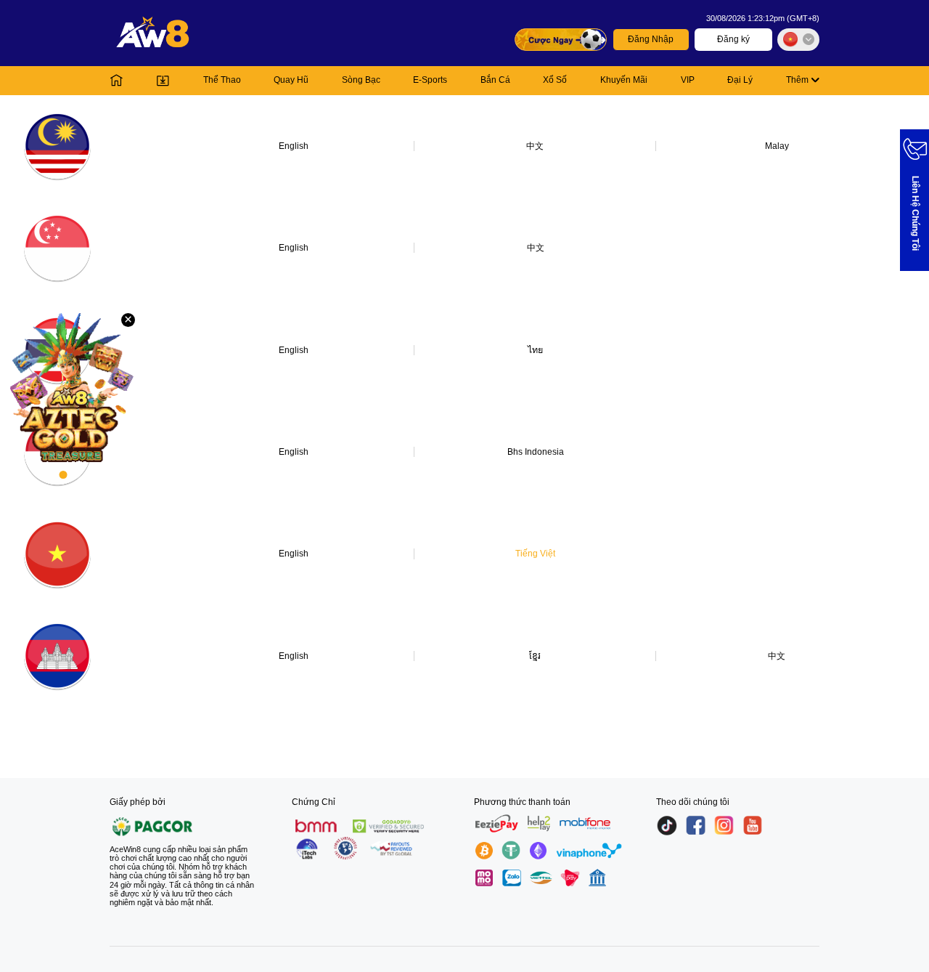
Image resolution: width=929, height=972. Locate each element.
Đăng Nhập (651, 39)
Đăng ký (733, 39)
